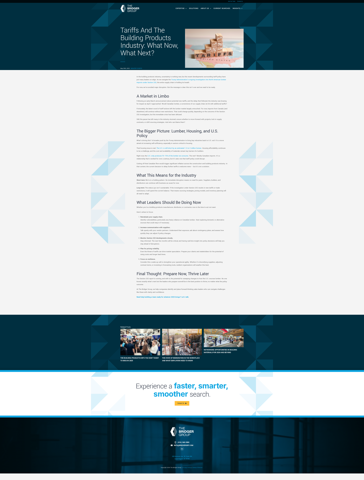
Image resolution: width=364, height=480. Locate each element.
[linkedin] (182, 448)
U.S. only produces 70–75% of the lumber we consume (168, 156)
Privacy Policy (187, 467)
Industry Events (136, 68)
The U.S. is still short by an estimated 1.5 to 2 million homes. (179, 148)
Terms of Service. (198, 467)
